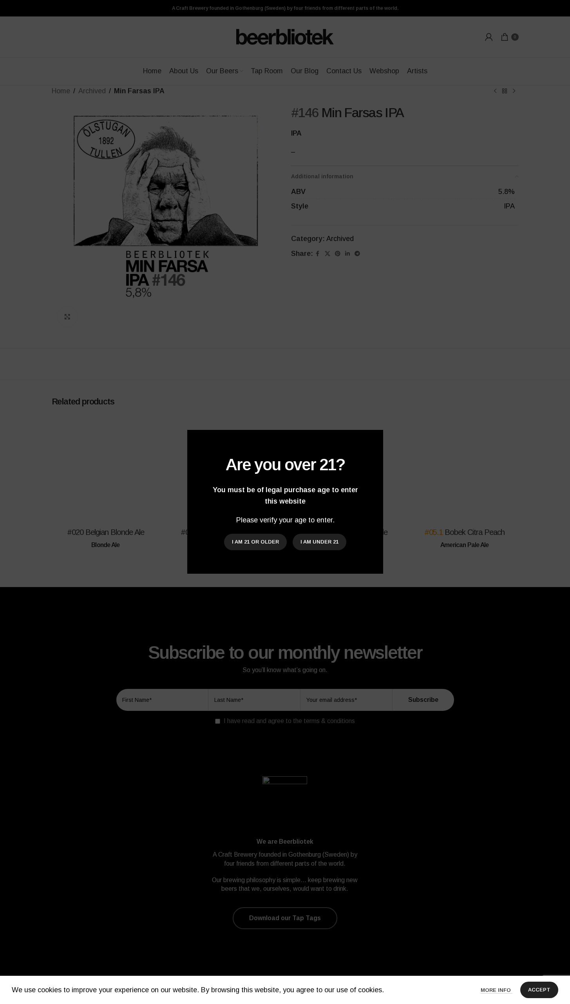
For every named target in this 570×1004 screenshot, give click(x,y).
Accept (539, 990)
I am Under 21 (319, 542)
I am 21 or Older (255, 542)
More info (496, 990)
